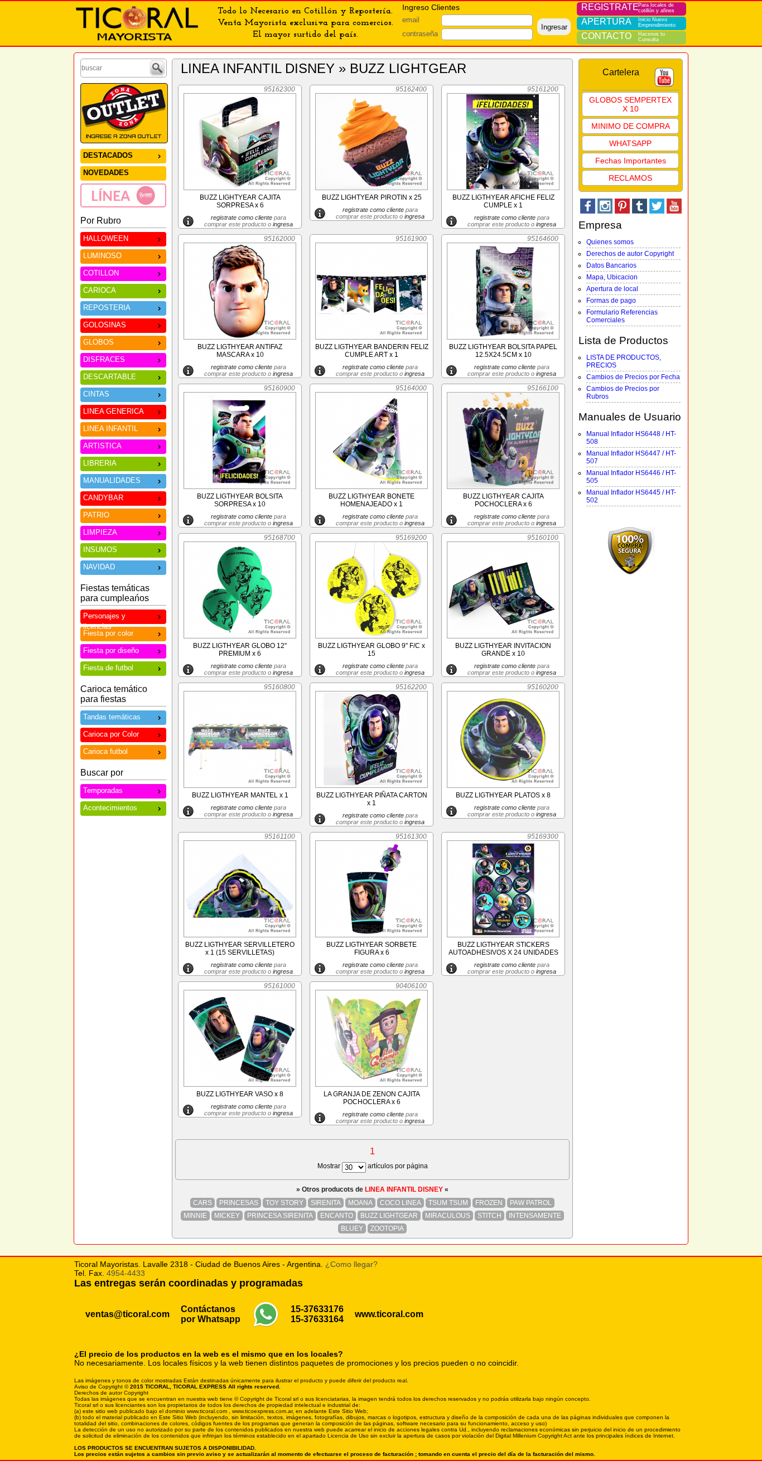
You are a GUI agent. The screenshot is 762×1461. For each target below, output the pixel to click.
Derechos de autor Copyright (630, 254)
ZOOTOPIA (387, 1228)
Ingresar (554, 27)
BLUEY (352, 1228)
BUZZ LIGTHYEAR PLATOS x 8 (503, 795)
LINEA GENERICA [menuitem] (113, 411)
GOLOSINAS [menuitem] (104, 325)
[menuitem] (123, 195)
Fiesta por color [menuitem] (108, 633)
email (410, 20)
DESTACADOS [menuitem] (108, 155)
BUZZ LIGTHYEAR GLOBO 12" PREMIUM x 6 (240, 649)
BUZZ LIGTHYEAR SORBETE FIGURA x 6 (371, 948)
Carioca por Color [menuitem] (111, 734)
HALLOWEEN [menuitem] (105, 238)
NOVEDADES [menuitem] (106, 172)
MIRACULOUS (447, 1216)
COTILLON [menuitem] (101, 273)
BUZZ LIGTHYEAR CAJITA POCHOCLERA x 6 (503, 500)
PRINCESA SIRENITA (280, 1216)
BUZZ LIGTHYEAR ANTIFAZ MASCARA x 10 (239, 351)
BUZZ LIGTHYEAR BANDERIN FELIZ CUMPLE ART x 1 (371, 351)
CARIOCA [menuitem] (99, 290)
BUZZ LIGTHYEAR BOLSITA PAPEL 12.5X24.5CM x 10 (503, 351)
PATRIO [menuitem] (96, 515)
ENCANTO (336, 1216)
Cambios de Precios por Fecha (633, 377)
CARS (202, 1203)
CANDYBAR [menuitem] (103, 498)
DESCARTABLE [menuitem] (109, 376)
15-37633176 (317, 1309)
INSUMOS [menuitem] (100, 549)
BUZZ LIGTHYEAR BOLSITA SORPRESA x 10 (240, 500)
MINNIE (195, 1216)
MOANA (360, 1203)
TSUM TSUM (448, 1203)
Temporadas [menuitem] (103, 790)
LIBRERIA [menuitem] (100, 463)
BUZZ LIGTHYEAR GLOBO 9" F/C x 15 (371, 649)
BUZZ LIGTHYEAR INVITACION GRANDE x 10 (503, 649)
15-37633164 (317, 1319)
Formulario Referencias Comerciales (622, 316)
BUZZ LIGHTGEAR (389, 1216)
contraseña (420, 34)
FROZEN (489, 1203)
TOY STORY (284, 1203)
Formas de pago (611, 300)
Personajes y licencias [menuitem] (104, 618)
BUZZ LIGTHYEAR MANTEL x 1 (240, 795)
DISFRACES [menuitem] (104, 359)
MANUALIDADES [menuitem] (112, 480)
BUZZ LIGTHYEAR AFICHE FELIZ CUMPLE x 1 (503, 201)
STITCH (489, 1216)
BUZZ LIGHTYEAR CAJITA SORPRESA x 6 (240, 201)
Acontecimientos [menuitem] (110, 808)
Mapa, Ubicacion (612, 277)
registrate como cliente (241, 217)
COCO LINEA (400, 1203)
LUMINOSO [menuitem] (102, 255)
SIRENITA (326, 1203)
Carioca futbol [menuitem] (105, 751)
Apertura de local (612, 289)
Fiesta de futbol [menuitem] (108, 668)
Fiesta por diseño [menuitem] (111, 650)
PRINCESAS (238, 1203)
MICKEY (227, 1216)
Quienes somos (610, 242)
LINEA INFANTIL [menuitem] (110, 428)
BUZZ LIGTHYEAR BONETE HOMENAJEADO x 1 (371, 500)
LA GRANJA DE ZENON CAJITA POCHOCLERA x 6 (372, 1098)
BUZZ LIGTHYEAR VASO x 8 (239, 1094)
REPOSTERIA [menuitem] (107, 307)
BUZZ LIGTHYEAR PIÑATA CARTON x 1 (371, 799)
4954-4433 (126, 1273)
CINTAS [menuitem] (96, 394)
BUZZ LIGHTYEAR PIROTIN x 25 (372, 197)
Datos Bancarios (611, 265)
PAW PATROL (531, 1203)
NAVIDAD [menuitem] (99, 567)
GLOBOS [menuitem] (98, 342)
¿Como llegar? (351, 1264)
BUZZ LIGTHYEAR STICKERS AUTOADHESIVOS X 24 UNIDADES (503, 948)
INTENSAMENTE (535, 1216)
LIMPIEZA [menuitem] (100, 532)
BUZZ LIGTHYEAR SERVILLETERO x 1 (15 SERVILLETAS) (240, 948)
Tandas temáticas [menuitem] (112, 717)
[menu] (123, 178)
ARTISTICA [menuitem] (102, 446)
